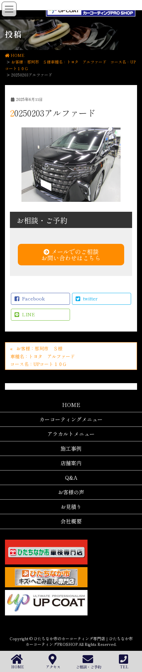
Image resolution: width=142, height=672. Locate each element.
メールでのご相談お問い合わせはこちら (71, 254)
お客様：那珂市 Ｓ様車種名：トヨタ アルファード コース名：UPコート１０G (45, 356)
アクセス (53, 666)
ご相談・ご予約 (88, 666)
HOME (17, 666)
